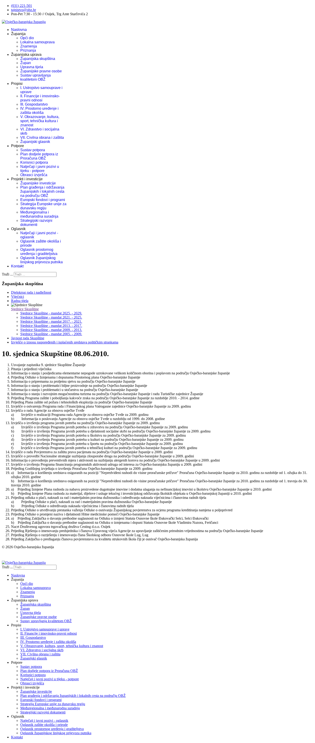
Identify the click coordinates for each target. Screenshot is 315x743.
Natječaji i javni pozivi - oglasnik (44, 720)
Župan (25, 63)
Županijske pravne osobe (41, 71)
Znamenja (28, 46)
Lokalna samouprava (37, 42)
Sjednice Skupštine (25, 309)
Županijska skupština (37, 59)
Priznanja (28, 50)
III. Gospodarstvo (34, 104)
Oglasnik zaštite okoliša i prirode (44, 725)
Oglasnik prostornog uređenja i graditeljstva (38, 252)
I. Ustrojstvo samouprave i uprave (44, 629)
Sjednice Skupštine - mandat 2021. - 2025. (51, 317)
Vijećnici (17, 297)
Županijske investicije (38, 183)
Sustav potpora (32, 150)
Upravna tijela (31, 67)
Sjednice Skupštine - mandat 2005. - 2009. (51, 334)
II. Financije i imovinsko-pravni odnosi (40, 98)
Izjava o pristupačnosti (18, 555)
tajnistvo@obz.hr (23, 10)
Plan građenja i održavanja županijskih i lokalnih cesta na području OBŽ (42, 191)
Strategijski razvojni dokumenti (36, 223)
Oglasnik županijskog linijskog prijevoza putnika (41, 260)
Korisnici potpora (34, 162)
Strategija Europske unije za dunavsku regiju (43, 206)
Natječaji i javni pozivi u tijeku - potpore (39, 169)
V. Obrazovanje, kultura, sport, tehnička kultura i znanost (39, 121)
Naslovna (19, 30)
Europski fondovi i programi (42, 200)
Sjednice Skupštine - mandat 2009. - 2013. (51, 330)
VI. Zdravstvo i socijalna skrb (41, 650)
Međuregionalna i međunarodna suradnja (39, 214)
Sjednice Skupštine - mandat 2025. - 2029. (51, 313)
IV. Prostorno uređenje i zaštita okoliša (39, 111)
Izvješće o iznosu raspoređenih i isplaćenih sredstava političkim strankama (64, 342)
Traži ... (7, 274)
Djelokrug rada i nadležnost (31, 292)
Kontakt (17, 266)
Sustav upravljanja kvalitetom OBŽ (35, 77)
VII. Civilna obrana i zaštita (42, 137)
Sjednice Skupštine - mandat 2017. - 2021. (51, 321)
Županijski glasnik (35, 142)
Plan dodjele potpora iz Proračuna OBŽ (39, 156)
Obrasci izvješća (33, 175)
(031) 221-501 (21, 6)
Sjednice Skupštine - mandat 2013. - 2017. (51, 326)
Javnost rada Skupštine (27, 338)
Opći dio (27, 38)
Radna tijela (19, 301)
